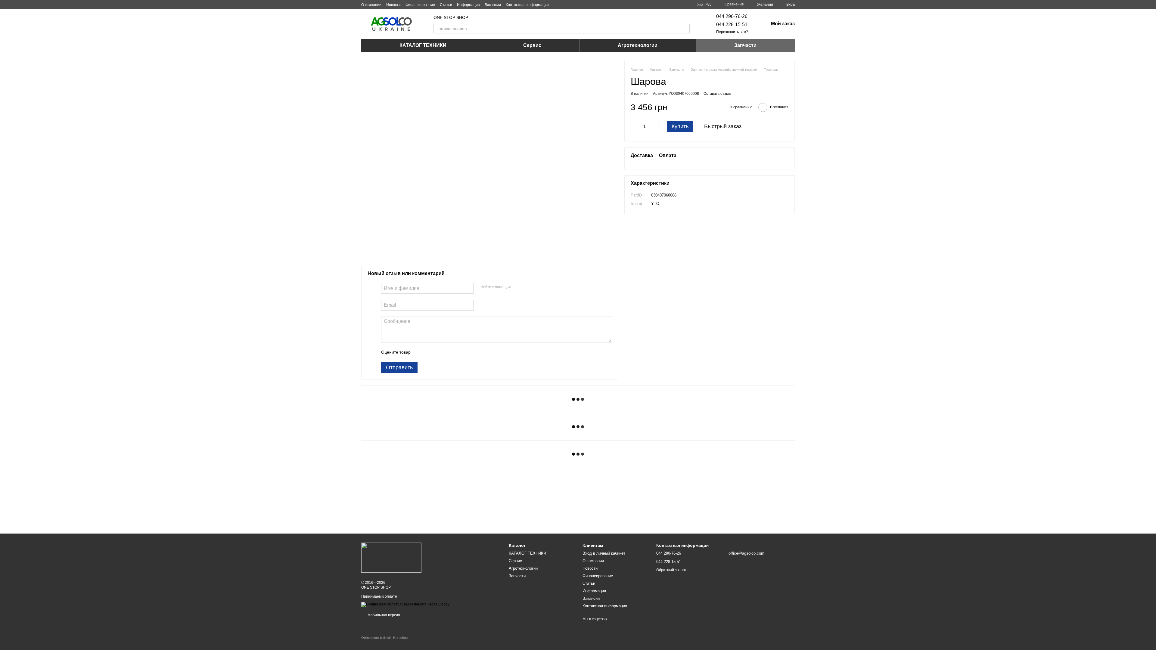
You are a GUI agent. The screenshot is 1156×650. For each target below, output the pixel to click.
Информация (468, 5)
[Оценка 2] (430, 352)
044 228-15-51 (731, 24)
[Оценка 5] (459, 352)
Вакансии (493, 5)
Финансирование (420, 5)
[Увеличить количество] (654, 126)
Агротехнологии (637, 45)
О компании (371, 5)
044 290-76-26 (731, 16)
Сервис (532, 45)
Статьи (446, 5)
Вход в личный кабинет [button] (604, 553)
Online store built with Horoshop (384, 637)
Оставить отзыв (717, 93)
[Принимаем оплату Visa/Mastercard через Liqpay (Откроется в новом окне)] (405, 604)
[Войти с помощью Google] (527, 287)
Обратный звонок (671, 570)
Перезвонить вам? (732, 32)
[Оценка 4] (449, 352)
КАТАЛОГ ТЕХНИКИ (422, 45)
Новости (393, 5)
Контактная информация (527, 5)
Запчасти (745, 45)
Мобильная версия (383, 615)
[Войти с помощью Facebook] (517, 287)
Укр (700, 4)
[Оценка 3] (440, 352)
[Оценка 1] (420, 352)
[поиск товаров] (685, 28)
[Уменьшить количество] (635, 126)
